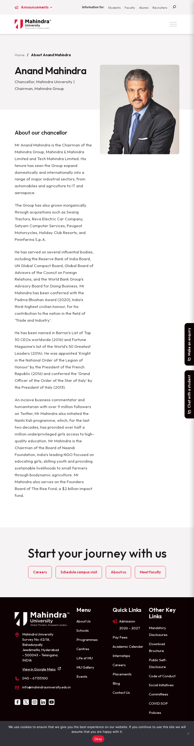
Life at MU (84, 658)
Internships (121, 655)
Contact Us (121, 692)
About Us (83, 621)
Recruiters (160, 7)
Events (81, 676)
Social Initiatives (161, 685)
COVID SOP (158, 703)
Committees (158, 694)
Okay (98, 739)
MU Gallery (85, 667)
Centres (82, 649)
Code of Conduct (162, 676)
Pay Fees (120, 637)
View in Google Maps (39, 669)
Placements (122, 674)
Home (19, 55)
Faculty (130, 7)
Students (114, 7)
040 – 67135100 (35, 678)
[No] (188, 733)
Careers (40, 572)
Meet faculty (150, 572)
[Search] (174, 7)
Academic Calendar (128, 646)
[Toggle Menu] (173, 24)
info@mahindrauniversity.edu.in (46, 687)
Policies (155, 712)
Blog (116, 683)
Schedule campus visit (79, 572)
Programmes (87, 639)
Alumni (144, 7)
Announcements (35, 7)
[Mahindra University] (33, 24)
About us (118, 572)
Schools (82, 630)
